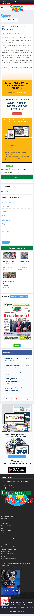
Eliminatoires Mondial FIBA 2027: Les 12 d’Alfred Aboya (8, 283)
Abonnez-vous (23, 296)
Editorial (17, 604)
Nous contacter (6, 3)
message (5, 229)
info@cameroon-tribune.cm (22, 1)
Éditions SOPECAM (6, 561)
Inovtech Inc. (20, 611)
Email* (4, 211)
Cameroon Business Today (8, 549)
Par (3, 33)
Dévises (31, 607)
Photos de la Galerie (7, 525)
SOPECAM (4, 544)
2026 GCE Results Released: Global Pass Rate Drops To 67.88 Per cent (13, 360)
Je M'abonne (17, 114)
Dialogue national (6, 530)
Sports (4, 604)
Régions (23, 604)
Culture (30, 602)
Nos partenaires (5, 518)
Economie (18, 602)
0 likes (5, 269)
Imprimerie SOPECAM (7, 546)
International (10, 604)
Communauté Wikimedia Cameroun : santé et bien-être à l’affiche (13, 372)
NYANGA (3, 556)
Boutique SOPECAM (7, 554)
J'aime (8, 166)
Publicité (22, 607)
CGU (18, 607)
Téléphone (6, 220)
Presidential (5, 602)
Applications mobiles (7, 516)
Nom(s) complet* (8, 202)
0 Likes (17, 33)
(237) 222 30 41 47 (7, 1)
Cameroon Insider (6, 551)
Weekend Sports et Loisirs (8, 558)
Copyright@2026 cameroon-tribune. (9, 607)
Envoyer (6, 242)
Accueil (4, 20)
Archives (3, 542)
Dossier (3, 528)
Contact (26, 607)
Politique (12, 602)
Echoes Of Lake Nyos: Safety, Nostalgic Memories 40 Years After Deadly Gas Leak (13, 388)
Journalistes (4, 523)
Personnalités (5, 521)
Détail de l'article (12, 20)
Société (24, 602)
